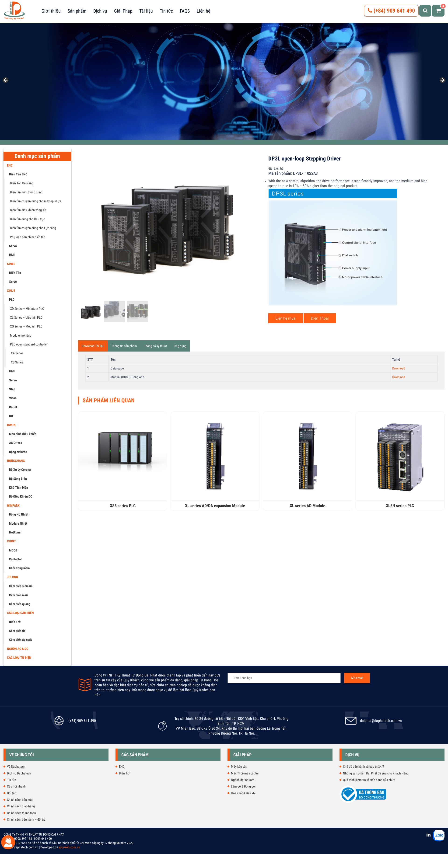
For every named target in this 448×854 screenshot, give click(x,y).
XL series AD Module (307, 505)
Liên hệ (203, 11)
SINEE (11, 264)
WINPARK (13, 505)
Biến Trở (15, 622)
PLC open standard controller (29, 344)
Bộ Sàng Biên (18, 479)
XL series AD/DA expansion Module (215, 505)
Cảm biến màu (18, 595)
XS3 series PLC (123, 505)
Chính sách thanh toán (21, 813)
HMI (12, 255)
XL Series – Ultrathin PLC (26, 317)
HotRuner (15, 532)
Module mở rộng (20, 335)
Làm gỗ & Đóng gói (243, 786)
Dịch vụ (100, 11)
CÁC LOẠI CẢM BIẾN (20, 613)
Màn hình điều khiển (22, 434)
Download (398, 368)
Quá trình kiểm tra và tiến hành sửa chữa (369, 780)
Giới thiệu (51, 11)
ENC (10, 165)
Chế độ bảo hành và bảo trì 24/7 (363, 766)
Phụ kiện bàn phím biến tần (27, 237)
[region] (224, 81)
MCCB (13, 550)
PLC (11, 299)
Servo (13, 246)
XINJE (11, 291)
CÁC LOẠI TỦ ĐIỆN (19, 657)
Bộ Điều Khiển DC (20, 496)
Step (12, 389)
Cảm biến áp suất (20, 639)
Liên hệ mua (286, 318)
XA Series (17, 353)
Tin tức (166, 11)
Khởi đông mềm (19, 568)
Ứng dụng (180, 346)
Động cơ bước (18, 452)
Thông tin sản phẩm (124, 346)
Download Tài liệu (93, 346)
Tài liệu (146, 11)
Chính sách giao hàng (21, 806)
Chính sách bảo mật (20, 800)
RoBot (13, 407)
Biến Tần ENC (18, 174)
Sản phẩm (77, 11)
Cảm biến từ (17, 631)
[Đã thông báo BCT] (363, 802)
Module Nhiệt (18, 523)
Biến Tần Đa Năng (21, 183)
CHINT (11, 541)
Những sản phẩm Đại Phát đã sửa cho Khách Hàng (376, 773)
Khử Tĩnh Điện (18, 487)
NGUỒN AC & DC (17, 649)
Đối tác (11, 793)
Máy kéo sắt (239, 766)
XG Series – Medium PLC (26, 326)
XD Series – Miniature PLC (27, 308)
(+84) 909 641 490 (393, 10)
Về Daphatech (16, 766)
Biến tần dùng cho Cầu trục (27, 219)
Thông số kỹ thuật (155, 346)
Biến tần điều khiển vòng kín (28, 210)
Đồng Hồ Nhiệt (18, 514)
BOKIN (11, 425)
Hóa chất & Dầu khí (243, 793)
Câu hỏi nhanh (16, 786)
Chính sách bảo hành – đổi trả (26, 819)
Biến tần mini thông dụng (26, 192)
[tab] (93, 346)
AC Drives (15, 443)
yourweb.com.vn (69, 847)
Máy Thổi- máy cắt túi (245, 773)
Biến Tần (15, 273)
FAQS (185, 11)
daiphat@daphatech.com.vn (381, 720)
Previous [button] (5, 80)
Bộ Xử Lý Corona (20, 469)
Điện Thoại (320, 318)
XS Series (17, 362)
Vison (13, 398)
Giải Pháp (123, 11)
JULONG (12, 577)
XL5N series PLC (400, 505)
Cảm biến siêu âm (20, 586)
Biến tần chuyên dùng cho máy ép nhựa (35, 201)
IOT (11, 416)
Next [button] (442, 80)
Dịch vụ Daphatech (19, 773)
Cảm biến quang (19, 604)
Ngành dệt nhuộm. (243, 780)
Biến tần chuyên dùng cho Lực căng (33, 228)
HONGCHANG (16, 461)
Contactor (15, 559)
